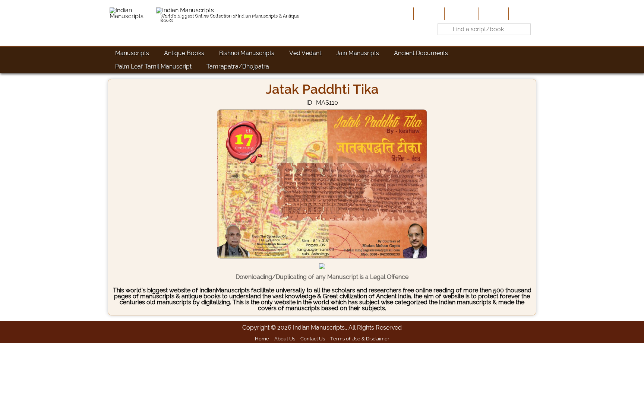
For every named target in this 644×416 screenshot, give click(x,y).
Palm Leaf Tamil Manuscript (153, 66)
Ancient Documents (421, 53)
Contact (521, 13)
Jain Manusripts (357, 53)
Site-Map (493, 13)
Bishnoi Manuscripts (246, 53)
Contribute (460, 13)
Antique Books (184, 53)
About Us (428, 13)
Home (401, 13)
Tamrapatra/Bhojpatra (237, 66)
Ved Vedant (305, 53)
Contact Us (312, 339)
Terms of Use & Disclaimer (359, 339)
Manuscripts (132, 53)
